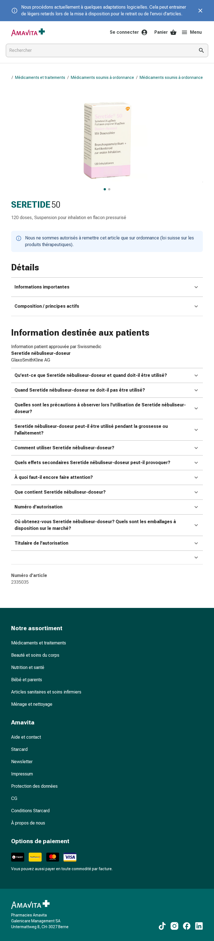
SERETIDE (30, 204)
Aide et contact (26, 737)
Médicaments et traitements (40, 77)
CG (14, 798)
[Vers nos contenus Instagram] (174, 926)
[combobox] (99, 50)
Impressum (22, 774)
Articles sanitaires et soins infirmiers (46, 692)
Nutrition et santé (27, 667)
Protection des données (34, 786)
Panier (161, 32)
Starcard (19, 749)
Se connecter (124, 32)
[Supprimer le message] (200, 10)
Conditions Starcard (30, 810)
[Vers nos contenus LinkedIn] (199, 926)
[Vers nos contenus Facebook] (187, 926)
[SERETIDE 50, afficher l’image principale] (105, 189)
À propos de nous (28, 823)
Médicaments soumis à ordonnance (102, 77)
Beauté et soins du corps (35, 655)
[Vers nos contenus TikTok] (162, 926)
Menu (196, 32)
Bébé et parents (26, 679)
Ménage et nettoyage (31, 704)
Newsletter (22, 761)
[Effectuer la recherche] (201, 50)
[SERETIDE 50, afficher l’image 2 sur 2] (109, 189)
